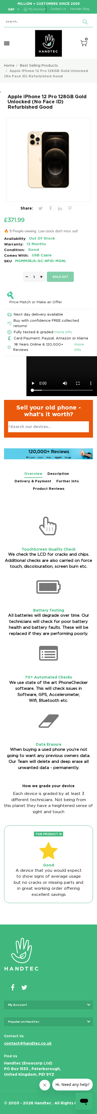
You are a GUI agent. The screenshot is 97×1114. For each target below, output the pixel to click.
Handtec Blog (79, 8)
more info (63, 332)
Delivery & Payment (33, 481)
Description (58, 474)
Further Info (67, 481)
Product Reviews (48, 489)
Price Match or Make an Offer (35, 302)
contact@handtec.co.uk (27, 1043)
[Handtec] (48, 43)
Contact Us (58, 8)
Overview (33, 474)
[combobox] (48, 426)
